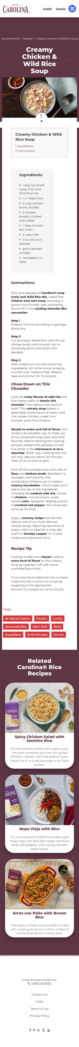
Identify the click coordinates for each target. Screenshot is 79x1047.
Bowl (57, 626)
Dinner (58, 634)
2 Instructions (25, 151)
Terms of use (40, 1009)
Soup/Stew (13, 634)
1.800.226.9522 (41, 983)
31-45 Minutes (37, 634)
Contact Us (39, 994)
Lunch (57, 618)
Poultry (41, 618)
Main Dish (40, 626)
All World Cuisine (17, 618)
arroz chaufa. (55, 589)
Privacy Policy (40, 1016)
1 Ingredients (24, 146)
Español (61, 8)
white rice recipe (46, 581)
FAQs (39, 1001)
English (47, 8)
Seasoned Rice (16, 626)
